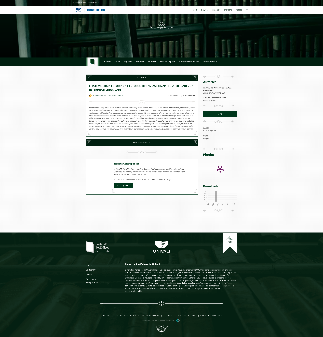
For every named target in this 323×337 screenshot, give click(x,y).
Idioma (203, 10)
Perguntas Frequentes (89, 280)
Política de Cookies (188, 316)
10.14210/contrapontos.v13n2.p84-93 (107, 95)
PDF (221, 114)
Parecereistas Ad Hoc (189, 61)
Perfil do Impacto (167, 61)
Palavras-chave (140, 142)
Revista (107, 61)
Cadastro (228, 10)
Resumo (140, 78)
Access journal (124, 186)
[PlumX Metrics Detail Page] (220, 169)
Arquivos (128, 61)
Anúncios (140, 61)
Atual (117, 61)
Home (194, 10)
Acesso (239, 10)
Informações (209, 61)
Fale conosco (169, 316)
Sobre (151, 61)
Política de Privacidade (211, 316)
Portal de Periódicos (96, 9)
